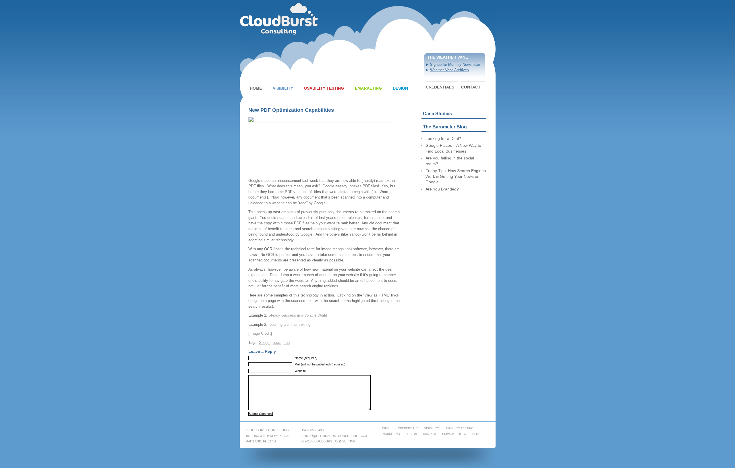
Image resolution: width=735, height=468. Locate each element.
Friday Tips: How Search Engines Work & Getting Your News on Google (455, 176)
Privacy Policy (454, 434)
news (277, 342)
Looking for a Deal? (443, 138)
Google (264, 342)
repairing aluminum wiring (289, 324)
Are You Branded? (442, 189)
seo (287, 342)
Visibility (283, 88)
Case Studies (437, 113)
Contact (471, 87)
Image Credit (260, 333)
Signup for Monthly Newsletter (455, 64)
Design (400, 88)
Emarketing (368, 88)
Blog (476, 434)
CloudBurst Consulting (279, 19)
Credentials (440, 87)
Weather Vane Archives (449, 70)
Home (256, 88)
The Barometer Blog (445, 126)
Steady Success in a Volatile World (297, 315)
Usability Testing (324, 88)
